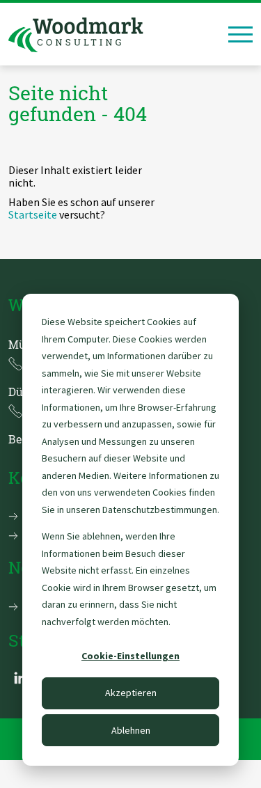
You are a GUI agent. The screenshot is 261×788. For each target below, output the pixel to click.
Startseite (32, 214)
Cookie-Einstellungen (130, 655)
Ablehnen (130, 730)
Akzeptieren (131, 692)
